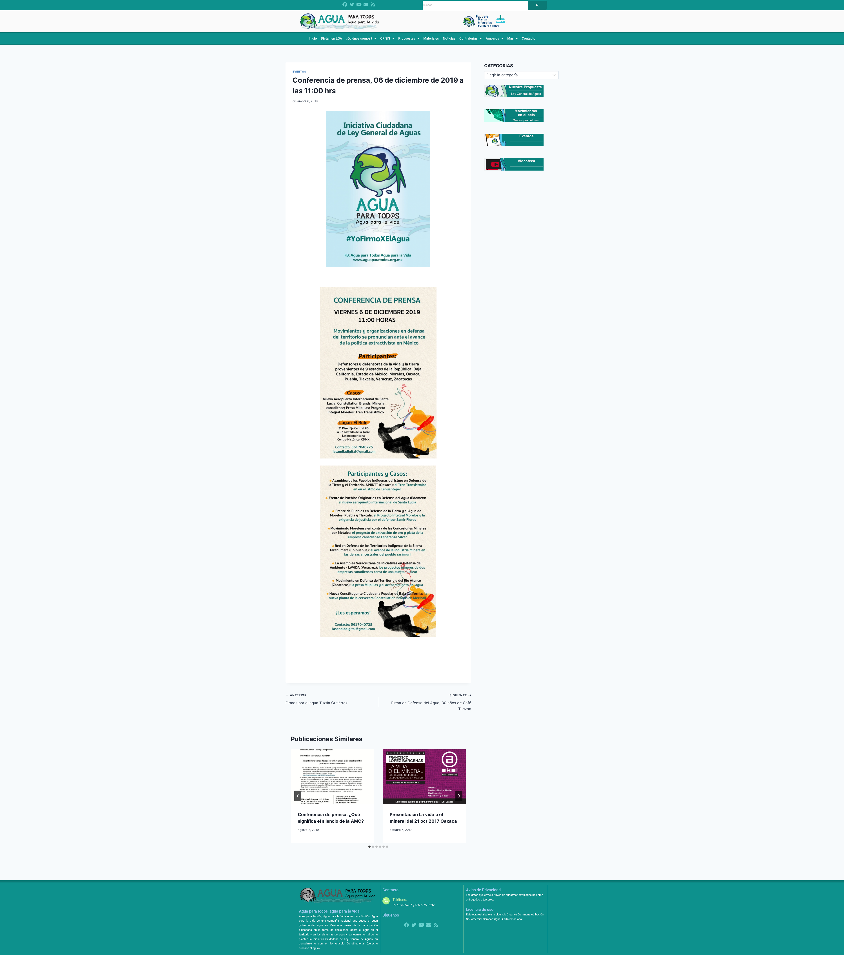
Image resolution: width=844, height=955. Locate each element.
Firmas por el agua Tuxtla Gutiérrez (316, 699)
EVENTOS (299, 71)
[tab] (369, 847)
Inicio (313, 38)
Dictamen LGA (331, 38)
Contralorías (468, 38)
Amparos (492, 38)
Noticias (449, 38)
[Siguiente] (458, 796)
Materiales (431, 38)
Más (510, 38)
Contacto (528, 38)
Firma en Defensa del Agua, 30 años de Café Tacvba (431, 702)
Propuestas (406, 38)
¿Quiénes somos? (359, 38)
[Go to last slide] (297, 796)
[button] (361, 38)
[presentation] (332, 776)
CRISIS (385, 38)
